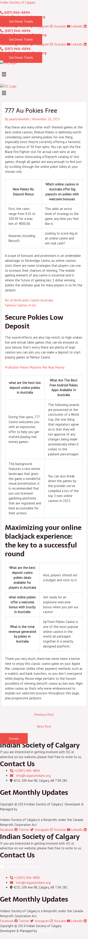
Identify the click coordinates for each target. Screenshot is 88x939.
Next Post (44, 726)
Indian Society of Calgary (17, 2)
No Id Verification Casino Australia (29, 300)
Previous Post (44, 714)
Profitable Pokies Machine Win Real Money (35, 367)
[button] (44, 74)
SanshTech (25, 809)
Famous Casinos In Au (20, 305)
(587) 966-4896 (16, 12)
